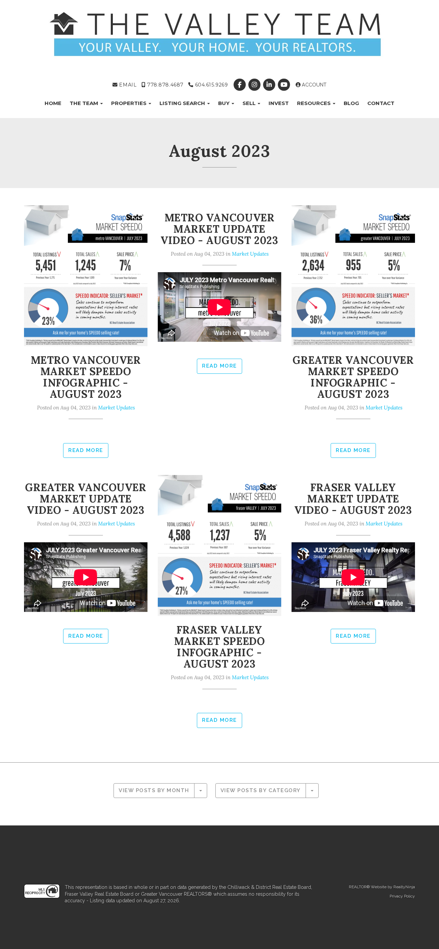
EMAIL (127, 85)
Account (313, 85)
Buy (224, 103)
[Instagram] (255, 85)
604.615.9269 (210, 85)
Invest (279, 103)
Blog (351, 103)
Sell (249, 103)
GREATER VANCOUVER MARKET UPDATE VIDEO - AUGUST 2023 (85, 499)
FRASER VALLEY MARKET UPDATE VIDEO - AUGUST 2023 (353, 499)
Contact (380, 103)
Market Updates (116, 407)
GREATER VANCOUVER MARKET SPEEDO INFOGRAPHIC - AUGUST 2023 (353, 377)
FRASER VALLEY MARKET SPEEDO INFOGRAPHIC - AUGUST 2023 (219, 646)
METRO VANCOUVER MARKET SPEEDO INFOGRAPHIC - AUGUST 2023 (86, 377)
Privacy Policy (402, 896)
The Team (84, 103)
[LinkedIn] (269, 85)
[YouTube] (284, 85)
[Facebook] (240, 85)
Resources (314, 103)
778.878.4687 (164, 85)
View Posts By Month (154, 790)
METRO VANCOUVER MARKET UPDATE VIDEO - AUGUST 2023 (219, 229)
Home (53, 103)
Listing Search (182, 103)
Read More (85, 450)
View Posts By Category (261, 790)
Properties (129, 103)
